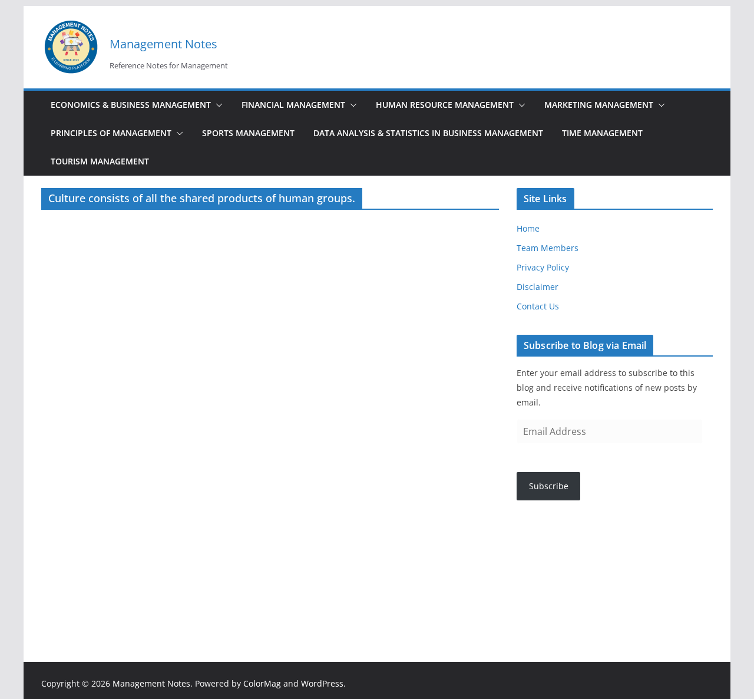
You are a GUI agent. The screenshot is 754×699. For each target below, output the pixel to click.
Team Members (547, 247)
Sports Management (248, 133)
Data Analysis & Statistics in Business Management (428, 133)
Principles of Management (111, 133)
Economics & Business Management (131, 104)
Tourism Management (100, 161)
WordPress (322, 683)
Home (528, 228)
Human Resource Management (445, 104)
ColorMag (262, 683)
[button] (217, 105)
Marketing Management (598, 104)
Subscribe (548, 486)
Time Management (602, 133)
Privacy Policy (543, 267)
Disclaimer (537, 286)
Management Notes (163, 44)
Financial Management (293, 104)
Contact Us (538, 306)
